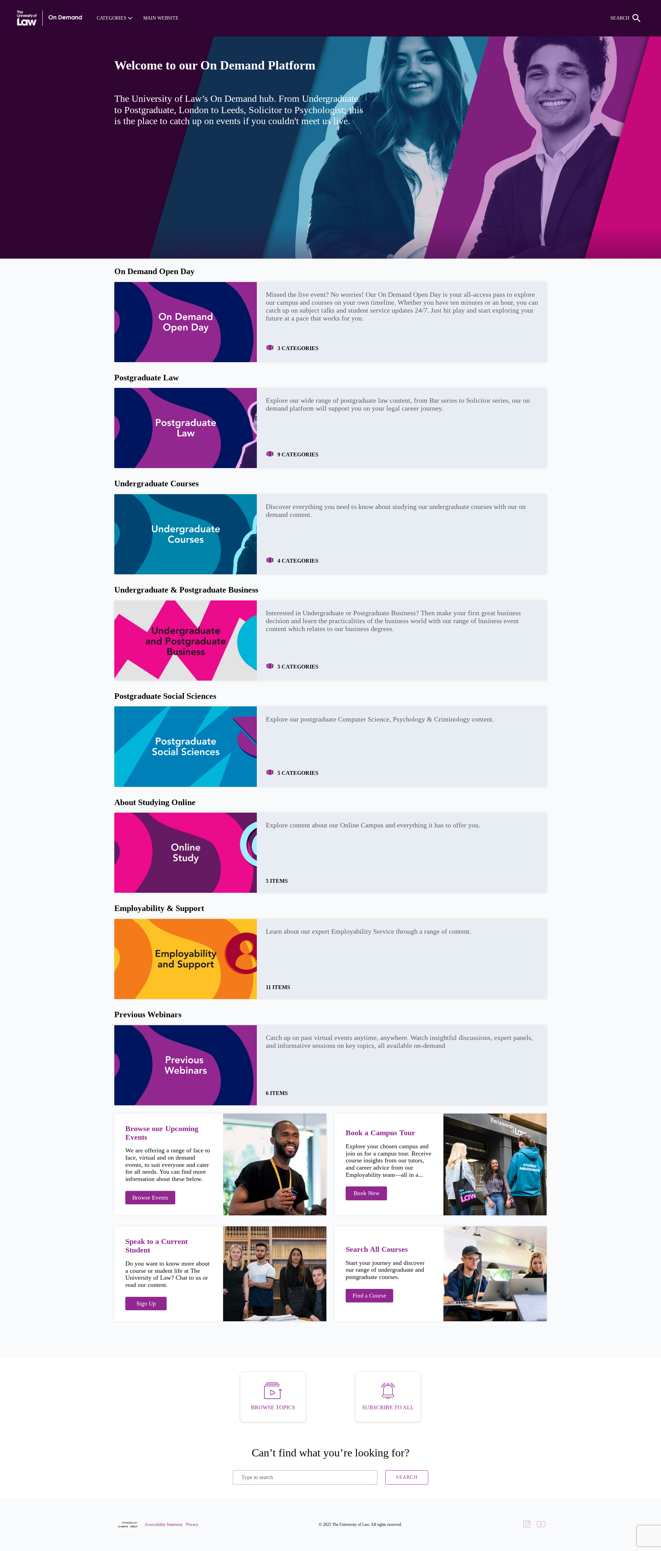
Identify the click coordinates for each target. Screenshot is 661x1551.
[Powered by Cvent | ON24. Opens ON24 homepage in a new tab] (128, 1525)
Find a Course (369, 1295)
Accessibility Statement (163, 1524)
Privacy (192, 1524)
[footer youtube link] (541, 1525)
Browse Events (150, 1197)
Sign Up (146, 1303)
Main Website (161, 18)
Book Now (366, 1193)
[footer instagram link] (526, 1525)
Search (407, 1477)
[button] (114, 18)
